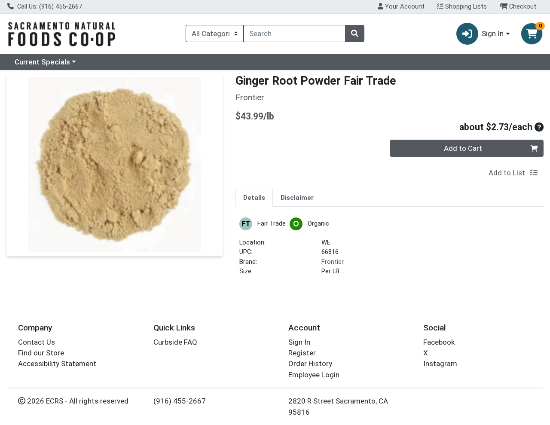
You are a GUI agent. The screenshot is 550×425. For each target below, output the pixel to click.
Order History (310, 363)
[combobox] (294, 33)
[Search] (354, 33)
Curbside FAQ (175, 342)
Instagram (440, 363)
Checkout (521, 6)
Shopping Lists (465, 6)
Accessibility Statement (57, 363)
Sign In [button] (493, 33)
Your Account (404, 6)
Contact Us (36, 342)
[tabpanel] (389, 250)
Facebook (439, 342)
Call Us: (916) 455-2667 (48, 6)
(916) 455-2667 (179, 401)
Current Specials (42, 62)
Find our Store (41, 353)
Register (302, 353)
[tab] (254, 197)
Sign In (299, 342)
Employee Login (313, 374)
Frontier (332, 262)
